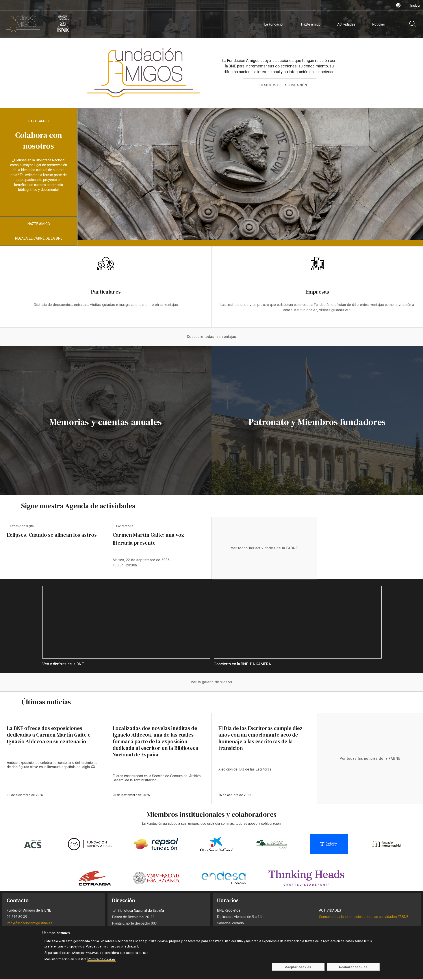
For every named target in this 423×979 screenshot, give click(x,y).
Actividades (346, 24)
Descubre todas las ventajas (211, 337)
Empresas (317, 291)
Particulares (106, 291)
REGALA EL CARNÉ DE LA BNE (38, 238)
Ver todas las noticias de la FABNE (370, 758)
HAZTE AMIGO (38, 224)
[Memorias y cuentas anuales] (106, 420)
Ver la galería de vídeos (211, 682)
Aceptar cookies (298, 967)
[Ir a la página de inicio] (23, 31)
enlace (53, 758)
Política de (101, 959)
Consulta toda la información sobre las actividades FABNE (363, 917)
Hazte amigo (311, 24)
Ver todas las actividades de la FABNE (264, 548)
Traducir (415, 5)
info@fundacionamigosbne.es (29, 923)
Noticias (378, 24)
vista (53, 552)
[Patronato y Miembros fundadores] (317, 420)
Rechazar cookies (353, 967)
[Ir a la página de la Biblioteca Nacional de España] (63, 31)
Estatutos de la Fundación (282, 85)
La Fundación (274, 24)
